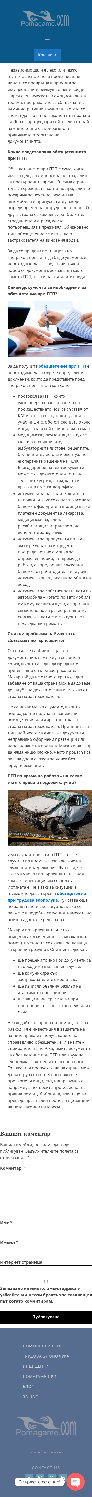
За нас (30, 1396)
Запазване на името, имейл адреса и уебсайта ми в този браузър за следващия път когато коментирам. (46, 1294)
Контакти (47, 55)
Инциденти (36, 1366)
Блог (28, 1386)
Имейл (9, 1242)
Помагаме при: (40, 1376)
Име (6, 1222)
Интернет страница (21, 1262)
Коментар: (13, 1168)
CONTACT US (46, 1467)
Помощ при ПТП (41, 1345)
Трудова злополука (46, 1356)
